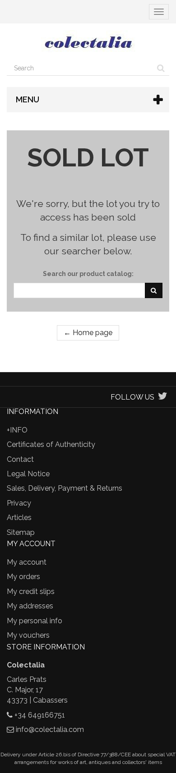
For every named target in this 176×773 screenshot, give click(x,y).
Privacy (19, 503)
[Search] (161, 68)
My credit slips (31, 591)
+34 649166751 (39, 715)
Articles (19, 517)
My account (26, 562)
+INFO (17, 430)
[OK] (153, 290)
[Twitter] (162, 397)
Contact (20, 459)
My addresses (30, 606)
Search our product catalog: (88, 273)
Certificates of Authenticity (51, 444)
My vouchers (28, 635)
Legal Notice (28, 473)
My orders (23, 576)
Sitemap (21, 532)
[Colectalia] (88, 42)
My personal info (34, 621)
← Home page (88, 332)
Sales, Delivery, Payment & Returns (64, 488)
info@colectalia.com (50, 729)
